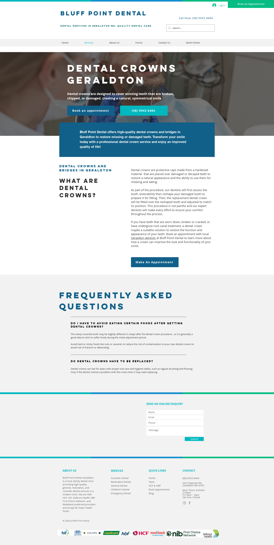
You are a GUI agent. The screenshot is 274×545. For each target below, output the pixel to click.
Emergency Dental (121, 493)
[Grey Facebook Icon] (190, 503)
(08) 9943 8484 (191, 478)
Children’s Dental (120, 489)
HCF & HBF (155, 485)
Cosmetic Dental (120, 478)
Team (152, 481)
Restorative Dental (121, 481)
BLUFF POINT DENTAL (103, 13)
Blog (151, 493)
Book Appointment (159, 489)
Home (152, 478)
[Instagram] (184, 503)
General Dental (119, 485)
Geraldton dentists (143, 238)
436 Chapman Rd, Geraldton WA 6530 (193, 484)
